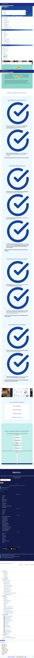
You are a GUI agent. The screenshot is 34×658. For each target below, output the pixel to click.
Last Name (17, 437)
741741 (4, 557)
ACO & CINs (4, 521)
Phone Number (17, 445)
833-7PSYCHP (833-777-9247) (20, 485)
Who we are (3, 571)
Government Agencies (5, 529)
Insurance (3, 65)
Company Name (17, 440)
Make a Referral (5, 3)
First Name (17, 434)
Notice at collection (11, 656)
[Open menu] (1, 80)
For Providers (3, 634)
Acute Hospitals (4, 517)
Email (1, 481)
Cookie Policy (9, 543)
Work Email (17, 448)
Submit (17, 463)
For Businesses (4, 614)
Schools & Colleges (5, 522)
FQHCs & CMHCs (5, 525)
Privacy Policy (4, 543)
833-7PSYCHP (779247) (7, 556)
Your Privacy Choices (20, 656)
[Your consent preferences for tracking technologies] (32, 656)
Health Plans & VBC (5, 520)
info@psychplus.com (6, 487)
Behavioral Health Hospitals (6, 516)
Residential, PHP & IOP (5, 524)
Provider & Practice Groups (6, 526)
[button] (2, 640)
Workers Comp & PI (5, 530)
